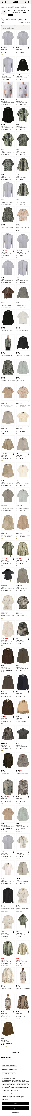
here (13, 28)
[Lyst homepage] (15, 2)
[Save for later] (13, 48)
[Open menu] (2, 2)
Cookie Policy (18, 1090)
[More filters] (2, 19)
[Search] (5, 2)
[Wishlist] (28, 2)
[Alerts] (25, 2)
